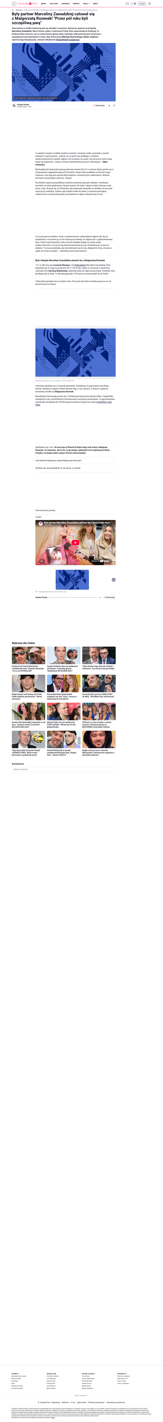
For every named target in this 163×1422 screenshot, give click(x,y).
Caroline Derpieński (17, 1388)
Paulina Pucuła (23, 105)
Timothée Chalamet (53, 1376)
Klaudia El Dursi (86, 1383)
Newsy (43, 4)
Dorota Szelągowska (88, 1378)
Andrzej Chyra (51, 1383)
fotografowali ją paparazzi (68, 40)
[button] (133, 3)
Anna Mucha (86, 1376)
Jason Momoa (51, 1386)
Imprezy (76, 4)
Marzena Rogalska (87, 1388)
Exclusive (54, 4)
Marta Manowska (87, 1381)
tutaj (53, 1417)
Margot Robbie (51, 1388)
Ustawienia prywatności (115, 1402)
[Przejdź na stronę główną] (14, 5)
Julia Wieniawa (51, 1378)
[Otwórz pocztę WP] (127, 3)
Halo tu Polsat (121, 1381)
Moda (85, 4)
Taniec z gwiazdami (123, 1383)
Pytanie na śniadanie (123, 1376)
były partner (80, 265)
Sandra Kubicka (16, 1378)
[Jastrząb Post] (29, 4)
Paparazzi (66, 4)
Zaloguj (142, 4)
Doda (13, 1383)
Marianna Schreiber (17, 1386)
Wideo (95, 4)
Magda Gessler (86, 1386)
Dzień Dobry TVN (122, 1378)
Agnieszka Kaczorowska (18, 1376)
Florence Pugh (51, 1381)
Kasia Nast (14, 1381)
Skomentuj (100, 105)
